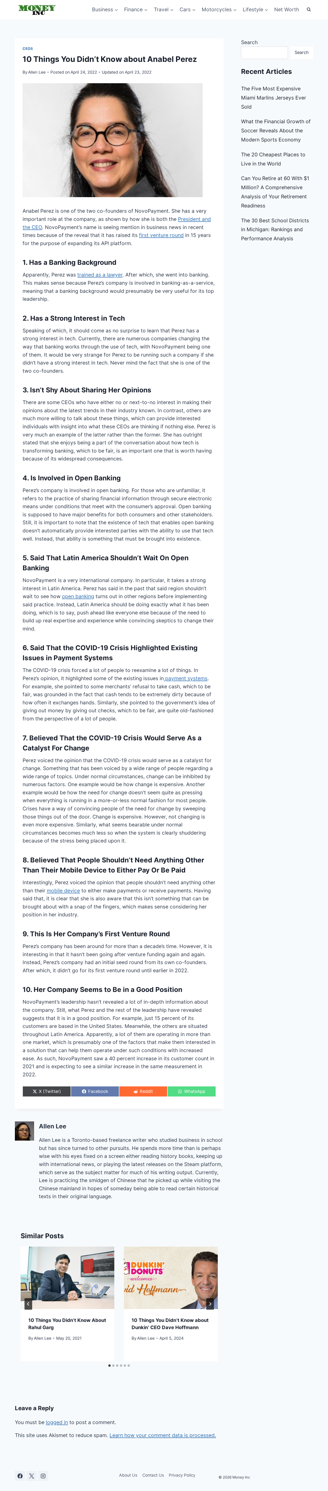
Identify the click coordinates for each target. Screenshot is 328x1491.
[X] (31, 1476)
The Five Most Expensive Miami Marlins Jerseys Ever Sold (273, 98)
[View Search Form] (308, 9)
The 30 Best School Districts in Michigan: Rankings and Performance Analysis (275, 230)
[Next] (210, 1304)
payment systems (185, 678)
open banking (78, 596)
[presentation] (67, 1278)
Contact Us (153, 1475)
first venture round (161, 235)
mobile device (63, 891)
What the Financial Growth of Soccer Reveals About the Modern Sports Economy (276, 130)
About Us (128, 1475)
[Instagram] (43, 1476)
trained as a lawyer (99, 275)
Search (249, 42)
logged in (57, 1422)
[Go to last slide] (28, 1304)
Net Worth (286, 9)
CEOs (28, 49)
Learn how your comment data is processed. (162, 1435)
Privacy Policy (182, 1475)
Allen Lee (37, 72)
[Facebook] (20, 1476)
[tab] (109, 1365)
